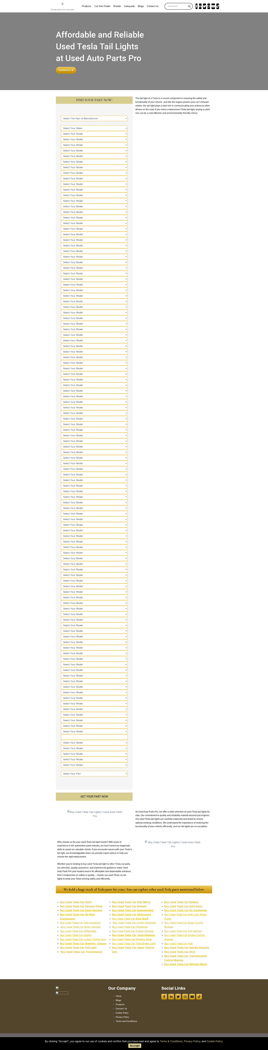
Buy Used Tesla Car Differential (78, 931)
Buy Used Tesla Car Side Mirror (131, 902)
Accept (135, 1045)
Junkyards (129, 6)
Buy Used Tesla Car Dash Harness (81, 910)
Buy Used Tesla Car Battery (181, 902)
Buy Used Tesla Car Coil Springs (183, 931)
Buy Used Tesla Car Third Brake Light (134, 943)
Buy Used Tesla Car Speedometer (133, 910)
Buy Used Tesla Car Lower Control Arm (83, 939)
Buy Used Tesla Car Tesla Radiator (134, 935)
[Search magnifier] (189, 6)
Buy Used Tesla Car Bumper (129, 906)
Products (86, 6)
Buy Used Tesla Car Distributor (130, 926)
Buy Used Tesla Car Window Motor (185, 964)
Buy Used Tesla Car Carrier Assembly (134, 922)
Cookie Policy (214, 1041)
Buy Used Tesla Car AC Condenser (185, 910)
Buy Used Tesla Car (130, 918)
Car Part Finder (102, 6)
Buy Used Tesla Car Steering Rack (132, 939)
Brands (117, 6)
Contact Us (153, 6)
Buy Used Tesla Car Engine (75, 935)
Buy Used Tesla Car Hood (76, 902)
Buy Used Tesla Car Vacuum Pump (81, 906)
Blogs (141, 6)
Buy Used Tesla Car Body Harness (81, 926)
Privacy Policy (192, 1041)
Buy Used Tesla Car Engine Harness (133, 931)
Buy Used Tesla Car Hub (178, 943)
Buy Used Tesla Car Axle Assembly (80, 922)
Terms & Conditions (171, 1041)
